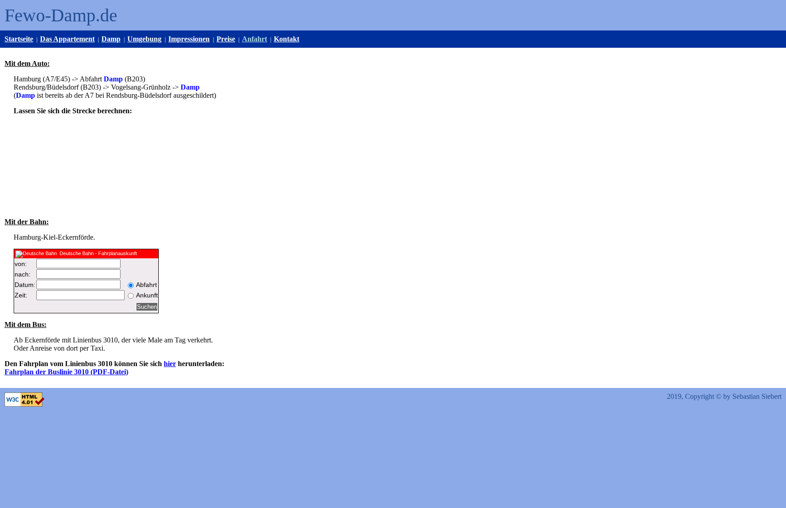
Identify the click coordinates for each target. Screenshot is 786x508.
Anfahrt (254, 39)
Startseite (19, 39)
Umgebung (144, 39)
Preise (226, 39)
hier (170, 363)
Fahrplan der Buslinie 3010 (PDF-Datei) (66, 372)
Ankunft (147, 295)
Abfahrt (146, 284)
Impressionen (189, 39)
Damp (111, 39)
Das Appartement (67, 39)
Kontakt (286, 39)
